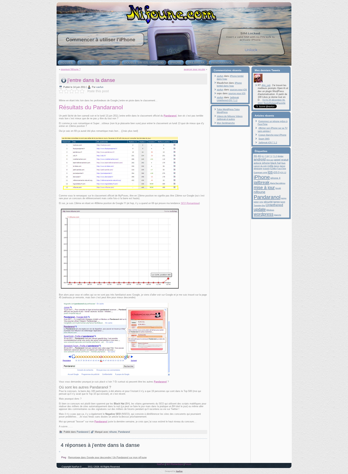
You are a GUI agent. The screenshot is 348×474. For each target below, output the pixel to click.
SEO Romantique (190, 203)
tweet (282, 202)
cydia (270, 165)
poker (256, 202)
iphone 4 (275, 177)
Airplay (280, 156)
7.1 (270, 156)
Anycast (270, 160)
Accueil (66, 62)
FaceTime (281, 168)
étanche (277, 215)
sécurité (268, 201)
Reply (266, 103)
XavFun (160, 464)
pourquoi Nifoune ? (70, 69)
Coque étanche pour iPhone (272, 135)
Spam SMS (264, 139)
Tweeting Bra (259, 205)
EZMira (273, 168)
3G (255, 156)
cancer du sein (260, 166)
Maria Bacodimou (277, 183)
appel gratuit (281, 159)
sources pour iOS (238, 89)
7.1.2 (275, 156)
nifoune (113, 432)
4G (259, 156)
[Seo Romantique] (258, 81)
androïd (260, 159)
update (260, 209)
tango (276, 201)
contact (110, 62)
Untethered (274, 205)
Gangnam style (260, 172)
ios (270, 172)
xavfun (99, 87)
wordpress (264, 214)
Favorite (281, 103)
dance (276, 166)
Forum (188, 464)
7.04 (267, 156)
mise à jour (264, 187)
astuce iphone (262, 162)
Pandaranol (221, 62)
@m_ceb (266, 85)
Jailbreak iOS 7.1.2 (267, 142)
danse (282, 166)
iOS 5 (276, 172)
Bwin (283, 163)
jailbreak (196, 62)
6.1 (263, 156)
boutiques (88, 62)
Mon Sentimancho (226, 123)
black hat (275, 162)
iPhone (175, 62)
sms (261, 202)
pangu (283, 198)
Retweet (273, 103)
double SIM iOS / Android (144, 62)
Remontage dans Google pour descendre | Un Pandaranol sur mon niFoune (107, 457)
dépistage (258, 168)
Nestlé (278, 188)
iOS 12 (283, 172)
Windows (270, 210)
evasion (266, 168)
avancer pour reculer (194, 69)
